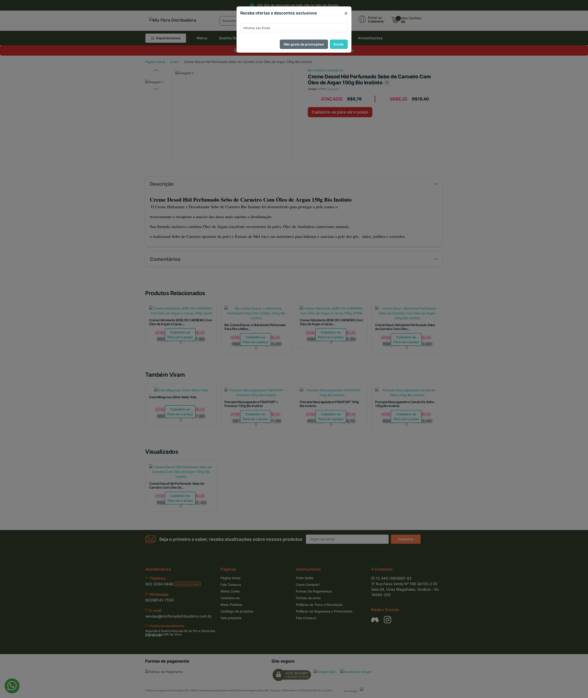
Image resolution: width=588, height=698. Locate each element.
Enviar (339, 44)
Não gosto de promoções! (304, 44)
